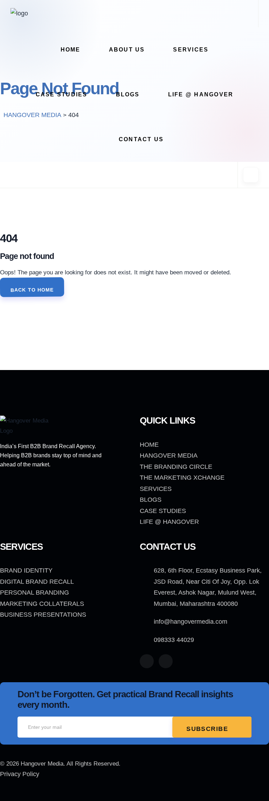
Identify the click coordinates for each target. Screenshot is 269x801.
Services (190, 50)
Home (71, 50)
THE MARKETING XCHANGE (182, 477)
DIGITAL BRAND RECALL (37, 581)
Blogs (128, 94)
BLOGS (150, 499)
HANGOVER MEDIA (169, 455)
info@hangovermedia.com (190, 621)
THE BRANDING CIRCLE (176, 466)
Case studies (62, 94)
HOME (149, 444)
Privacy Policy (19, 774)
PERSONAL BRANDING (34, 592)
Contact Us (141, 139)
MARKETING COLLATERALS (42, 603)
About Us (127, 50)
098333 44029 (174, 639)
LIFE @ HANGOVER (201, 94)
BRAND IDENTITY (26, 570)
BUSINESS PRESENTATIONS (43, 614)
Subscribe (208, 728)
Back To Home (32, 290)
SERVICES (156, 488)
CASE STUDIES (163, 510)
